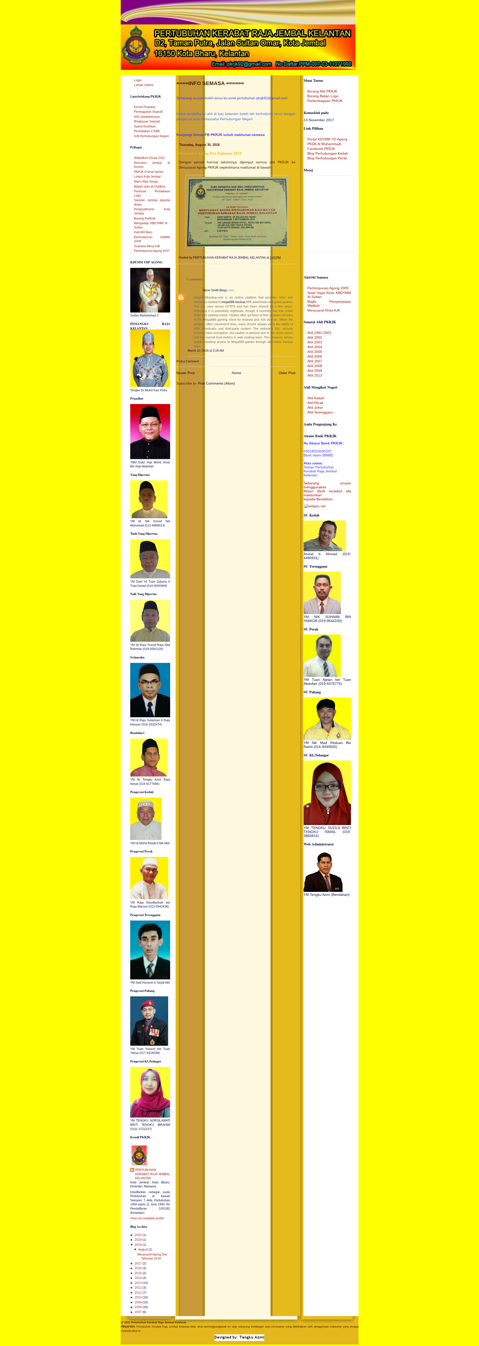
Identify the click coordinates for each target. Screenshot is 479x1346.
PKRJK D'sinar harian (148, 172)
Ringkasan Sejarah (147, 121)
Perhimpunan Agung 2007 (152, 251)
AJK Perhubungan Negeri (151, 136)
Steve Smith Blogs (215, 290)
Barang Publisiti (144, 218)
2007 (138, 1312)
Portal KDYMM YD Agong (327, 139)
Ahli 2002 (314, 337)
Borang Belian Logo (323, 96)
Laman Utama (143, 85)
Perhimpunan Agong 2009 (328, 288)
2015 (138, 1273)
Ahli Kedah (315, 398)
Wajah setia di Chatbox (149, 186)
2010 (138, 1297)
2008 (138, 1307)
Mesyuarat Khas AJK (323, 310)
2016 (138, 1268)
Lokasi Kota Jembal (147, 176)
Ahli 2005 (314, 352)
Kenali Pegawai (144, 107)
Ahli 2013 (314, 375)
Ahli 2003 (314, 342)
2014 (138, 1278)
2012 (138, 1287)
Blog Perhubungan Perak (327, 158)
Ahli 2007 (314, 361)
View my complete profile (147, 1218)
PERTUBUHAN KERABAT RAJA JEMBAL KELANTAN (152, 1174)
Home (236, 373)
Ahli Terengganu (320, 412)
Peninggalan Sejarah (148, 111)
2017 (138, 1263)
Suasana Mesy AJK (147, 246)
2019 (138, 1240)
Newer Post (185, 373)
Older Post (287, 373)
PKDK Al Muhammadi (324, 144)
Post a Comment (187, 361)
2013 (138, 1283)
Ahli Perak (315, 403)
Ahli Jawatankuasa (147, 116)
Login (138, 80)
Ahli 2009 (314, 371)
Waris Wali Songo (146, 181)
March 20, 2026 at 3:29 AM (206, 350)
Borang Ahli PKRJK (322, 91)
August (143, 1249)
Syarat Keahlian (145, 126)
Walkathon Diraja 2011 (149, 158)
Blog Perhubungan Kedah (327, 153)
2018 (138, 1244)
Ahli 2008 (314, 366)
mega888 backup (233, 302)
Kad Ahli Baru (143, 232)
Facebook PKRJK (321, 149)
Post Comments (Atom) (216, 383)
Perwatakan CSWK (147, 131)
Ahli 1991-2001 (319, 333)
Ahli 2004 (314, 347)
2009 (138, 1302)
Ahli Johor (315, 408)
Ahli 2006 (314, 356)
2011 (138, 1292)
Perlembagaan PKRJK (325, 101)
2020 (138, 1235)
